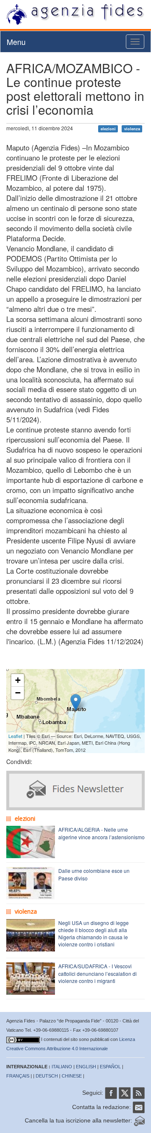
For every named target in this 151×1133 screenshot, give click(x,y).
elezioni (108, 129)
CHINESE (72, 1075)
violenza (132, 129)
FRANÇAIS (17, 1075)
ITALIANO (62, 1066)
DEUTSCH (47, 1075)
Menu (16, 41)
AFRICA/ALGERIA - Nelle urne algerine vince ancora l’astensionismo (101, 833)
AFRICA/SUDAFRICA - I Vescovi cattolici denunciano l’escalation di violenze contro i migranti (97, 973)
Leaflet (15, 735)
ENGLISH (86, 1066)
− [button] (18, 693)
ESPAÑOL (110, 1066)
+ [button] (18, 680)
